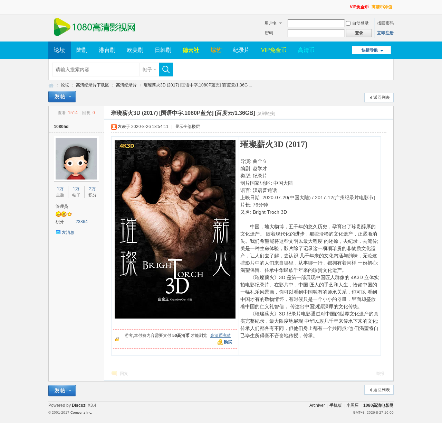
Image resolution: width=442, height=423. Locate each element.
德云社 (191, 50)
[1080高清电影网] (94, 37)
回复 (124, 373)
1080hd (61, 126)
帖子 (147, 69)
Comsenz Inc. (81, 412)
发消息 (68, 232)
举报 (380, 373)
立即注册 (385, 32)
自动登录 (360, 23)
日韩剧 (163, 50)
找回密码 (385, 23)
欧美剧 (135, 50)
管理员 (62, 206)
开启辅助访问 (346, 5)
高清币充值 (220, 335)
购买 (228, 342)
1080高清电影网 (51, 85)
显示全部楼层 (187, 126)
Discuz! (79, 405)
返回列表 (381, 97)
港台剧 (107, 50)
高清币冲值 (382, 6)
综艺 (216, 50)
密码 (269, 32)
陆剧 (81, 50)
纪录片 (241, 50)
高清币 (306, 50)
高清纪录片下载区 (92, 85)
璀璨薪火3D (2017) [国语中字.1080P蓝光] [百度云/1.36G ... (198, 85)
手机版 (335, 405)
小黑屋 (352, 405)
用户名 (271, 23)
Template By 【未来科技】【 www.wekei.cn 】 (126, 412)
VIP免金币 (359, 6)
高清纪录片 (126, 85)
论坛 (59, 50)
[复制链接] (266, 113)
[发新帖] (62, 96)
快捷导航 (370, 50)
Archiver (317, 405)
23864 (82, 221)
